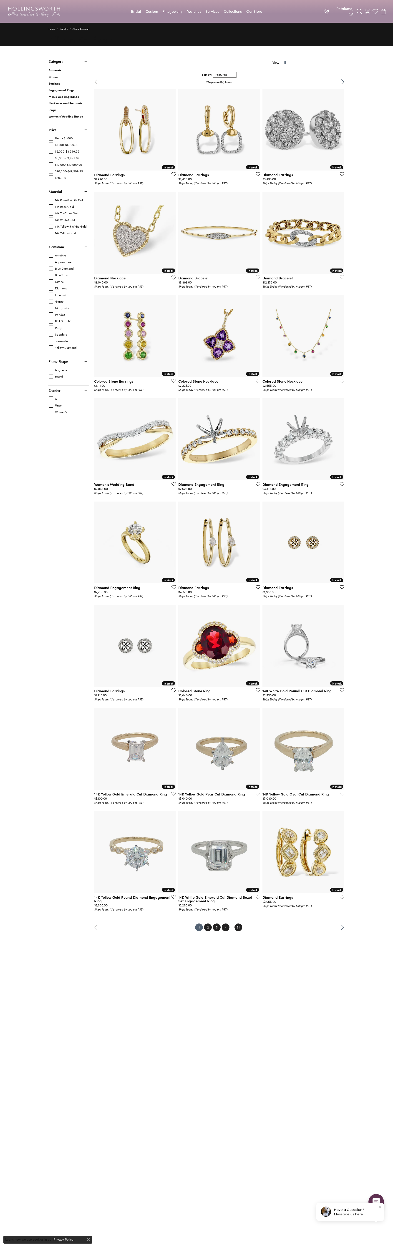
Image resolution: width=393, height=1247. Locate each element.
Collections (233, 11)
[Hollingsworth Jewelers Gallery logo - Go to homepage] (34, 11)
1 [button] (201, 927)
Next (337, 82)
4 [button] (226, 927)
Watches (194, 11)
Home (52, 28)
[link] (338, 11)
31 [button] (238, 927)
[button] (359, 11)
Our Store (254, 11)
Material (55, 191)
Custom (152, 11)
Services (212, 11)
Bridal (136, 11)
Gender (54, 390)
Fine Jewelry (173, 11)
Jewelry (64, 28)
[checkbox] (61, 138)
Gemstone (57, 247)
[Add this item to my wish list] (172, 174)
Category (56, 61)
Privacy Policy (63, 1239)
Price (53, 130)
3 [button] (217, 927)
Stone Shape (58, 361)
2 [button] (208, 927)
